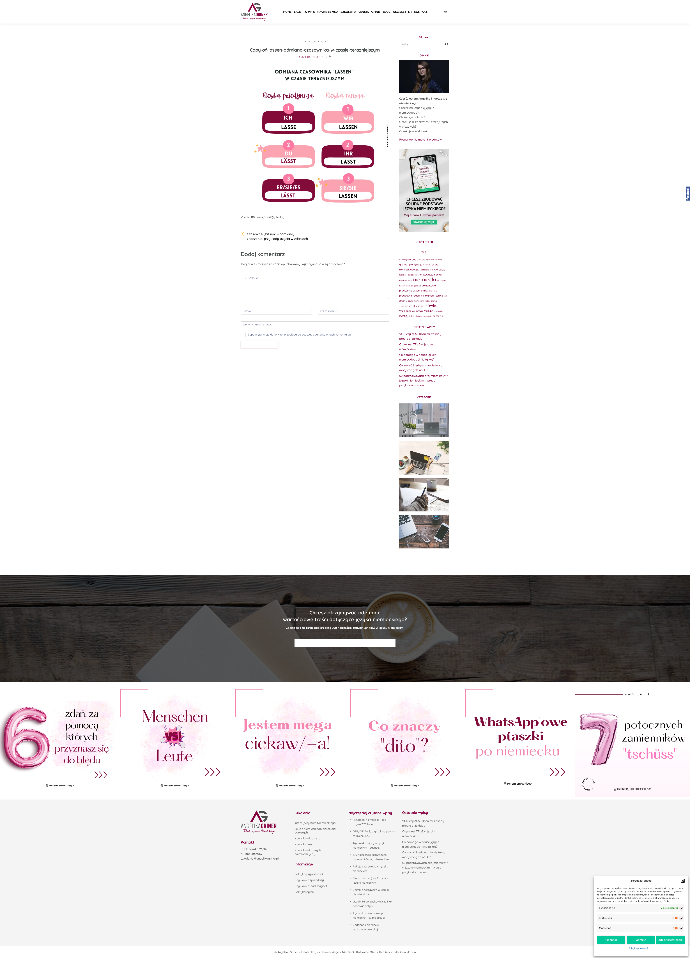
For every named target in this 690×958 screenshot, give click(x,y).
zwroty (403, 316)
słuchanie (418, 305)
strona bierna (431, 301)
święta (429, 316)
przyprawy (432, 291)
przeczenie (405, 290)
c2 (400, 259)
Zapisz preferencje (670, 939)
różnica (429, 295)
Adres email (328, 311)
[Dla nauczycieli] (424, 531)
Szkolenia (348, 11)
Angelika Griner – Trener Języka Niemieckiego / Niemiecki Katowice (323, 952)
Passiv (402, 285)
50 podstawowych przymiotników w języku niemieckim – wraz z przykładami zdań (423, 380)
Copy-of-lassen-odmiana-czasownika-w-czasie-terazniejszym (315, 50)
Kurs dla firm (303, 844)
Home (287, 11)
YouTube (428, 310)
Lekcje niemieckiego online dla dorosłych (315, 830)
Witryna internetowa (257, 324)
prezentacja (429, 285)
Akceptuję (611, 939)
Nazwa (248, 311)
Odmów (641, 939)
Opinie (375, 11)
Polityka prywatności (639, 948)
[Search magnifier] (446, 44)
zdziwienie (438, 311)
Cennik (363, 11)
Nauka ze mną (327, 11)
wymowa (417, 310)
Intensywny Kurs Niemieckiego (315, 823)
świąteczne (421, 316)
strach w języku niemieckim (411, 301)
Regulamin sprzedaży (309, 880)
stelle (446, 296)
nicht (410, 280)
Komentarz (251, 277)
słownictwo (405, 305)
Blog (386, 11)
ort (438, 280)
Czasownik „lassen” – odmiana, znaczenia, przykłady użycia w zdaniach (277, 236)
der (419, 259)
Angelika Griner (309, 57)
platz (408, 285)
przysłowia (405, 295)
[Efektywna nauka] (424, 420)
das (414, 259)
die (423, 259)
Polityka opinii (304, 892)
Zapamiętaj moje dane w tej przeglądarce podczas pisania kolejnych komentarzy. (299, 334)
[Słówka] (424, 458)
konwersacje (437, 269)
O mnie (310, 11)
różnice (438, 295)
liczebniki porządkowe (409, 275)
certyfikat (406, 259)
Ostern (444, 280)
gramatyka (406, 264)
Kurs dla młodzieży (307, 838)
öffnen (412, 316)
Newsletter (402, 11)
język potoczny (422, 269)
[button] (683, 881)
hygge (416, 264)
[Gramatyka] (424, 495)
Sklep (298, 11)
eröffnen (438, 259)
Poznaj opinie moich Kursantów (420, 139)
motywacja (426, 274)
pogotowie (416, 285)
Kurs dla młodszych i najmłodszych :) (308, 852)
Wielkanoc (405, 310)
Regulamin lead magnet (311, 886)
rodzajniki (418, 295)
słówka (431, 305)
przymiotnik (420, 290)
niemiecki (424, 279)
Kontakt (420, 11)
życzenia (438, 315)
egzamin (430, 259)
